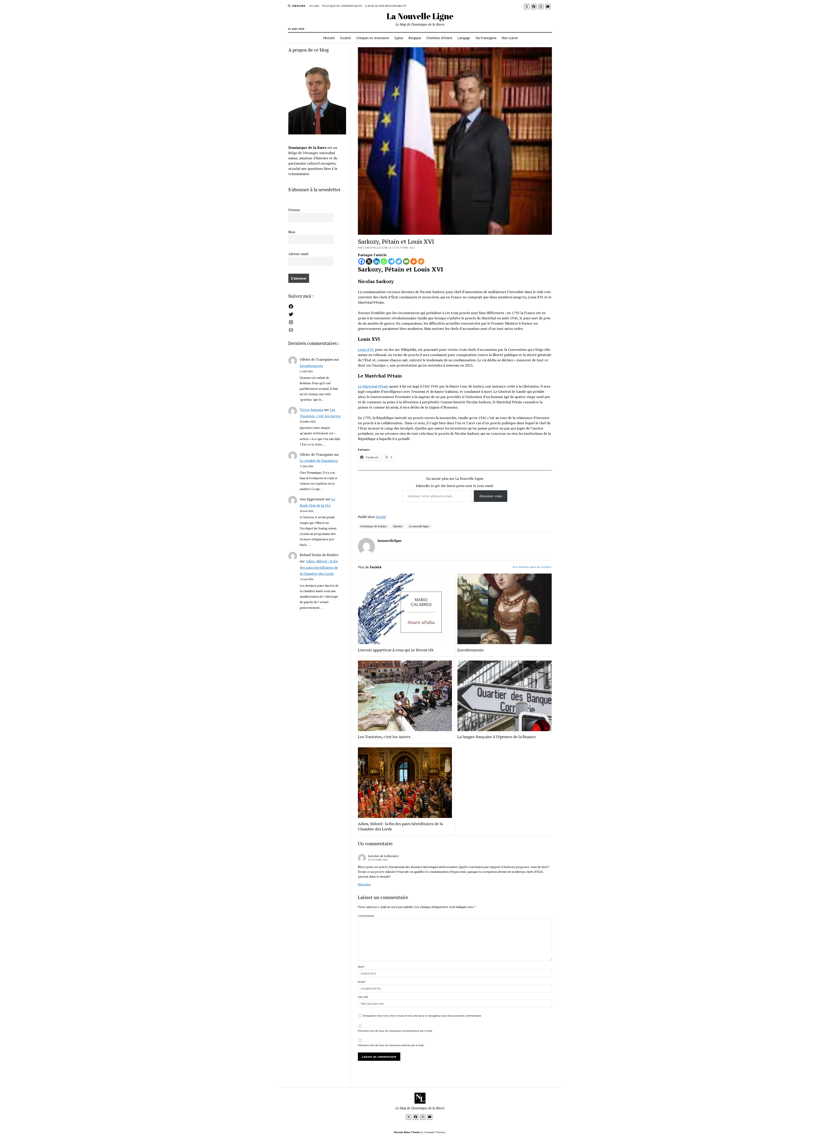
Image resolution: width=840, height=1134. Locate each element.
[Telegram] (391, 261)
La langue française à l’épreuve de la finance (496, 736)
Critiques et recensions (372, 38)
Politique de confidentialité (342, 5)
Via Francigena (485, 38)
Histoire (329, 38)
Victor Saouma (311, 409)
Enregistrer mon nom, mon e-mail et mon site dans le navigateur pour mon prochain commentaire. (422, 1015)
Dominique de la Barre (373, 526)
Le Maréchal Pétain (373, 386)
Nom (291, 232)
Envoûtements (311, 365)
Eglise (398, 38)
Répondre (364, 884)
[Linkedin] (376, 261)
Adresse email (298, 254)
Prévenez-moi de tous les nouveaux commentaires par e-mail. (395, 1030)
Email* (362, 981)
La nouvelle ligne (419, 526)
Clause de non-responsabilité (385, 5)
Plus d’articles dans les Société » (532, 567)
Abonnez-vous (490, 496)
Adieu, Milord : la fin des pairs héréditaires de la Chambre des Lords (319, 567)
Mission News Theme (407, 1132)
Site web (363, 996)
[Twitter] (399, 261)
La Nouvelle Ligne (420, 16)
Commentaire (366, 915)
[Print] (413, 261)
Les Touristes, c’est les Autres (384, 736)
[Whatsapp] (384, 261)
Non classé (510, 38)
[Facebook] (361, 261)
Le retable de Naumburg (319, 460)
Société (345, 38)
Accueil (314, 5)
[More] (421, 261)
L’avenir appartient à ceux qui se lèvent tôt (396, 649)
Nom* (361, 966)
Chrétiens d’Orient (439, 38)
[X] (369, 261)
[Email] (406, 261)
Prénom (294, 210)
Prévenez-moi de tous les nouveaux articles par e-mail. (391, 1045)
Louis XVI (365, 349)
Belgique (414, 38)
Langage (464, 38)
